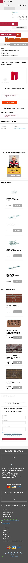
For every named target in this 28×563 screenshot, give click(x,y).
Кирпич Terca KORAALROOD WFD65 (13, 307)
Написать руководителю (8, 30)
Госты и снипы (7, 536)
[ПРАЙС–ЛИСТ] (22, 42)
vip (18, 34)
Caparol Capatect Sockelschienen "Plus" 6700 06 (13, 250)
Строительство (7, 516)
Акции (5, 510)
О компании (6, 528)
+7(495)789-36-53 (12, 474)
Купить (18, 337)
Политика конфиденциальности (13, 541)
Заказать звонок (15, 175)
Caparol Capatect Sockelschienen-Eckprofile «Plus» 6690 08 (12, 225)
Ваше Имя (4, 415)
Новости (5, 530)
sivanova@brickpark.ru (14, 172)
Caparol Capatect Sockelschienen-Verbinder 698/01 (12, 199)
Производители (8, 512)
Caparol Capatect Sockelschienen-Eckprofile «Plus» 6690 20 (12, 275)
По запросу (17, 205)
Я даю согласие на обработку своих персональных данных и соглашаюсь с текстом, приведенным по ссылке (13, 434)
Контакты (5, 539)
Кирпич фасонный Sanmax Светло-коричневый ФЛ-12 (13, 333)
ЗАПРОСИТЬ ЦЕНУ (9, 102)
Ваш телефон (5, 420)
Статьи (5, 534)
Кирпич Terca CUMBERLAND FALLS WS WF (13, 358)
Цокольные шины (4, 53)
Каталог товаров (14, 451)
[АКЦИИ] (10, 42)
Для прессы (6, 532)
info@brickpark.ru (14, 476)
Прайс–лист (6, 514)
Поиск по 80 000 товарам (19, 44)
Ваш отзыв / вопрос (6, 426)
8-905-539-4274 (14, 170)
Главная (2, 48)
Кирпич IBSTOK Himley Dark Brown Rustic (13, 383)
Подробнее (14, 194)
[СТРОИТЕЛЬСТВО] (16, 50)
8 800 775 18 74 (22, 5)
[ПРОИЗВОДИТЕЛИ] (16, 42)
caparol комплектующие (19, 128)
